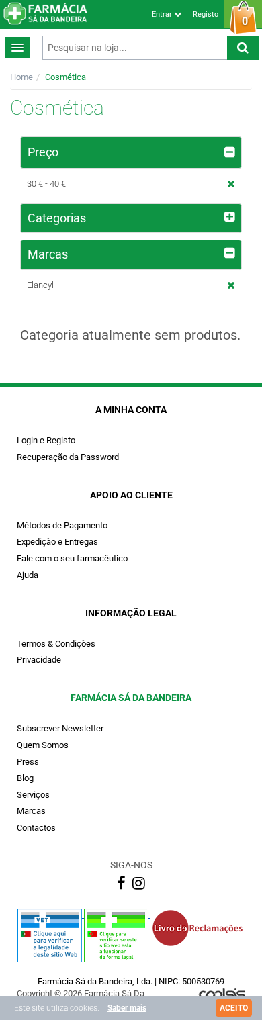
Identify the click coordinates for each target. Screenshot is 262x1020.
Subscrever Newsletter (60, 728)
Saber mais (126, 1008)
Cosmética (65, 77)
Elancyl (40, 285)
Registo (205, 14)
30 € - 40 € (46, 184)
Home (21, 77)
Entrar (163, 14)
